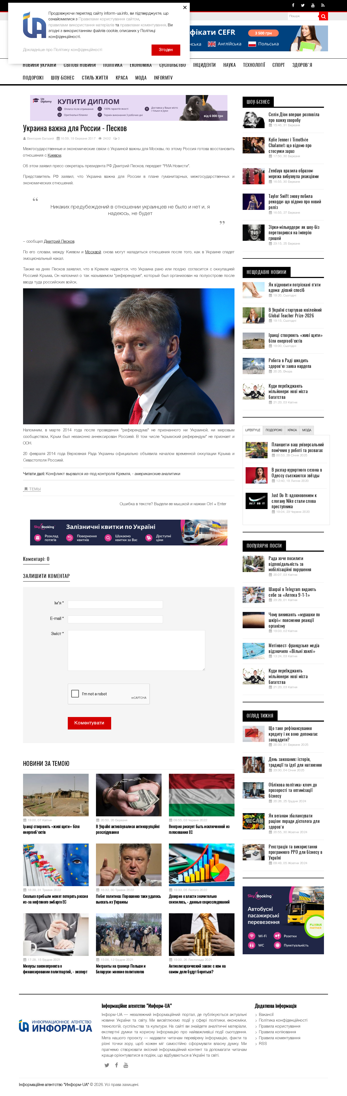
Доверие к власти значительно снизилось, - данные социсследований (199, 899)
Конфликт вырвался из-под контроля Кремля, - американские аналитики (113, 474)
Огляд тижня (260, 716)
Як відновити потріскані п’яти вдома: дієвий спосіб (294, 287)
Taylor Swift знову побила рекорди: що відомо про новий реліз (295, 202)
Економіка (141, 65)
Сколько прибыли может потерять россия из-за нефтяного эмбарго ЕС (55, 899)
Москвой (93, 252)
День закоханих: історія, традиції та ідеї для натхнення (295, 762)
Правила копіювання (277, 1032)
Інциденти (204, 65)
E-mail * (57, 619)
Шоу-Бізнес (62, 77)
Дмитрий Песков (59, 242)
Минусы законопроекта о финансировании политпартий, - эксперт (55, 968)
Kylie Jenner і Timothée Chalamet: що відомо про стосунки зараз (290, 145)
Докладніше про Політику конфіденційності (62, 50)
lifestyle (252, 430)
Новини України (39, 65)
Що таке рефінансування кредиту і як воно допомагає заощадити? (293, 734)
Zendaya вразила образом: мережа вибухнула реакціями (294, 173)
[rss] (322, 5)
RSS (263, 1044)
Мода (140, 77)
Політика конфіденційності (283, 1020)
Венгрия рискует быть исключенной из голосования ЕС (199, 829)
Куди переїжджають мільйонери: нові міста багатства (288, 391)
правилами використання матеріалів (81, 25)
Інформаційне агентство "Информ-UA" (54, 1085)
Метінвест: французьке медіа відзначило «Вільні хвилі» (294, 648)
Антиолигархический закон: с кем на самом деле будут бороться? (197, 968)
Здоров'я (302, 65)
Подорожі (33, 77)
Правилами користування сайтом (109, 19)
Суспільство (172, 65)
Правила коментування (279, 1038)
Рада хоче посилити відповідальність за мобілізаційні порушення (290, 564)
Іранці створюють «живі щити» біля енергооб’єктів (51, 829)
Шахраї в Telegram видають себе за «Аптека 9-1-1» (292, 592)
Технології (254, 65)
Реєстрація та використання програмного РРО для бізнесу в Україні (295, 852)
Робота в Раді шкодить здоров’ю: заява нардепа (290, 363)
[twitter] (303, 5)
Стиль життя (95, 77)
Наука (229, 65)
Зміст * (57, 634)
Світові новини (80, 65)
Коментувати (89, 723)
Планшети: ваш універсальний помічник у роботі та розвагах (298, 447)
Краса (122, 77)
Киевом (54, 155)
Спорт (278, 65)
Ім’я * (59, 603)
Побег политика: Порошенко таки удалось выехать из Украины (128, 899)
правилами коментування (143, 25)
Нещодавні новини (267, 272)
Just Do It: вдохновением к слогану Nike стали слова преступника (294, 501)
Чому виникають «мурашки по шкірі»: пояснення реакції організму (294, 620)
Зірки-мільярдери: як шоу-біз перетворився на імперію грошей (294, 233)
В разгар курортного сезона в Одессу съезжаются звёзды (297, 472)
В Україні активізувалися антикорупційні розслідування (128, 829)
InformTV (163, 77)
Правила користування (279, 1026)
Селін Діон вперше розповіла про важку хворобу (294, 117)
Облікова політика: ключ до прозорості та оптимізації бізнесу (293, 790)
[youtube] (313, 5)
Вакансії (266, 1015)
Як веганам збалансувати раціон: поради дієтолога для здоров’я (294, 821)
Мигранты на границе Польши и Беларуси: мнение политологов (121, 968)
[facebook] (293, 5)
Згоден (166, 50)
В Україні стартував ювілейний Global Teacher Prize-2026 (295, 312)
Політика (112, 65)
